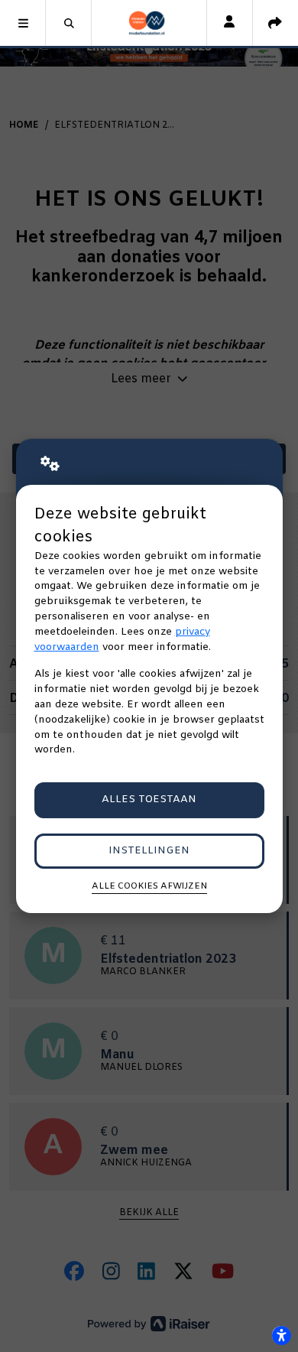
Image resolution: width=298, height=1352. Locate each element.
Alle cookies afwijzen (149, 886)
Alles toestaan (149, 799)
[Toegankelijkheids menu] (281, 1335)
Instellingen (149, 850)
